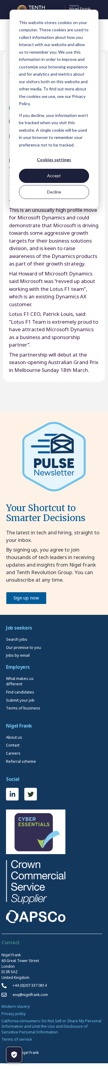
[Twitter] (30, 794)
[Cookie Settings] (14, 1055)
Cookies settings (54, 159)
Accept (54, 175)
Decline (54, 191)
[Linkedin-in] (12, 794)
